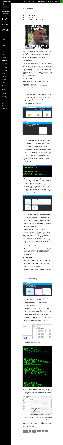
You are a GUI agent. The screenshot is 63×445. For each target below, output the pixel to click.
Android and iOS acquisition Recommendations (33, 17)
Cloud (47, 430)
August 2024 (4, 39)
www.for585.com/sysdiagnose (30, 343)
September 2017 (4, 60)
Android (3, 91)
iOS (2, 94)
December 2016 (4, 63)
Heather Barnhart (36, 22)
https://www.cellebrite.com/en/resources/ (31, 239)
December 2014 (4, 78)
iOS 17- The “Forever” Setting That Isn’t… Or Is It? (5, 19)
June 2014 (3, 85)
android (34, 430)
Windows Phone (4, 99)
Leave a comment (45, 22)
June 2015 (3, 73)
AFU (30, 430)
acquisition (26, 430)
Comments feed (4, 108)
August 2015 (4, 72)
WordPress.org (4, 109)
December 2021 (4, 40)
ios (32, 432)
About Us (25, 1)
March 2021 (4, 42)
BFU (43, 430)
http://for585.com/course (28, 238)
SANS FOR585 (57, 1)
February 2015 (4, 75)
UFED (36, 432)
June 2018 (3, 55)
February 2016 (4, 67)
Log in (3, 105)
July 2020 (3, 46)
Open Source (4, 96)
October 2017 (4, 58)
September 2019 (4, 51)
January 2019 (4, 52)
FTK (30, 432)
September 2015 (4, 70)
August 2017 (4, 61)
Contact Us (34, 1)
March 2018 (4, 57)
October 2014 (4, 79)
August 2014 (4, 82)
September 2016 (4, 64)
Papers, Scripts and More (42, 1)
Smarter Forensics (6, 1)
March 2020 (4, 49)
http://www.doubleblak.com (32, 270)
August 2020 (4, 45)
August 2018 (4, 54)
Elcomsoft (26, 432)
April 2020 (3, 48)
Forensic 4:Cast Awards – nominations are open (5, 26)
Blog (29, 1)
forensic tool (4, 93)
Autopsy (39, 430)
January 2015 (4, 76)
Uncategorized (26, 13)
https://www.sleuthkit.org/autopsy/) (31, 227)
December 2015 (4, 69)
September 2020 (4, 43)
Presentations (50, 1)
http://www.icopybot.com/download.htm (32, 266)
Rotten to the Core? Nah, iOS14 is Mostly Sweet (5, 30)
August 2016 (4, 66)
